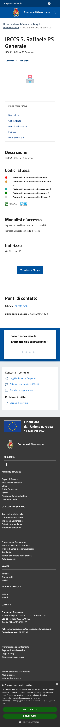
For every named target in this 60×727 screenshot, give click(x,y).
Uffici (4, 486)
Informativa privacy (11, 678)
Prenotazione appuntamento (15, 646)
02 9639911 (25, 632)
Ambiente (6, 552)
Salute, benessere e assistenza (17, 555)
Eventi (5, 597)
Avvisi (5, 580)
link (3, 703)
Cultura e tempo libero (12, 517)
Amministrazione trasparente (16, 671)
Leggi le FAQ (8, 653)
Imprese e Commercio (12, 520)
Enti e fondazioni (10, 489)
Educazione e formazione (14, 542)
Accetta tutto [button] (30, 709)
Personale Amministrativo (14, 496)
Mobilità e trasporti (11, 527)
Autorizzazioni (8, 559)
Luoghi (36, 24)
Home (6, 24)
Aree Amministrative (12, 482)
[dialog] (30, 704)
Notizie (5, 573)
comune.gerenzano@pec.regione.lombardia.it (29, 629)
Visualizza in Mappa (30, 270)
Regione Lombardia (13, 3)
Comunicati (7, 577)
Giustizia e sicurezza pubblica (16, 545)
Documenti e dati (10, 499)
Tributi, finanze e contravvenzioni (18, 548)
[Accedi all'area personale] (49, 3)
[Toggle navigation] (5, 12)
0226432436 (21, 306)
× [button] (57, 684)
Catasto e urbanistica (12, 524)
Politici (5, 492)
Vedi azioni (24, 60)
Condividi (10, 60)
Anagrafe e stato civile (12, 514)
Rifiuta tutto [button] (30, 716)
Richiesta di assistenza (13, 657)
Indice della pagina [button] (17, 106)
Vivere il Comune (21, 24)
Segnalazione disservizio (14, 650)
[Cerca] (54, 12)
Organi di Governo (10, 479)
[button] (30, 722)
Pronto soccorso (11, 27)
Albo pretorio (8, 675)
